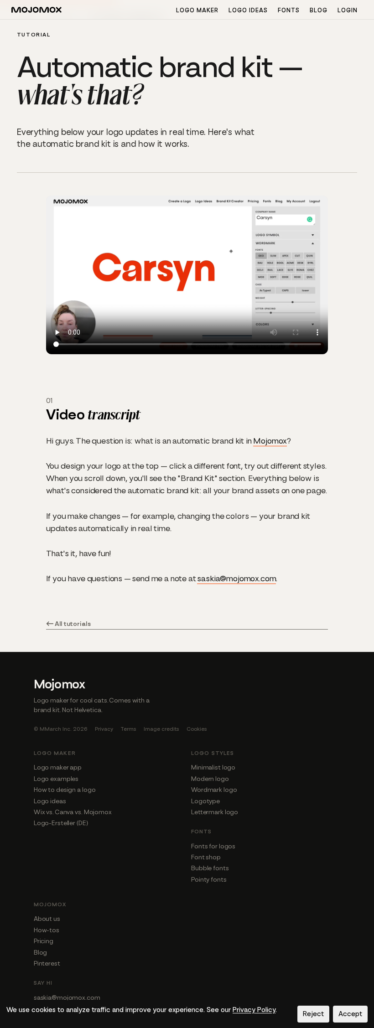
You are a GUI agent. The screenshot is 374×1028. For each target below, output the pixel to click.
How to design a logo (65, 789)
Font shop (206, 857)
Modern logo (210, 778)
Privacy (104, 729)
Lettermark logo (214, 812)
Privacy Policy (254, 1010)
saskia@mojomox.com (236, 578)
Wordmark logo (214, 789)
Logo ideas (248, 10)
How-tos (46, 930)
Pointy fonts (209, 879)
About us (47, 918)
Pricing (43, 941)
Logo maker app (58, 767)
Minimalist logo (213, 767)
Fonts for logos (213, 846)
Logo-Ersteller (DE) (61, 823)
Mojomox (270, 441)
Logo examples (56, 778)
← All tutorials (68, 623)
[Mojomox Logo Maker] (36, 11)
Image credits (161, 729)
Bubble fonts (210, 868)
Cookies (197, 729)
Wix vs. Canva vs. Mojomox (73, 812)
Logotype (205, 801)
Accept (350, 1014)
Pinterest (47, 963)
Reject (313, 1014)
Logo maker (197, 10)
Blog (318, 10)
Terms (128, 729)
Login (348, 10)
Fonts (289, 10)
